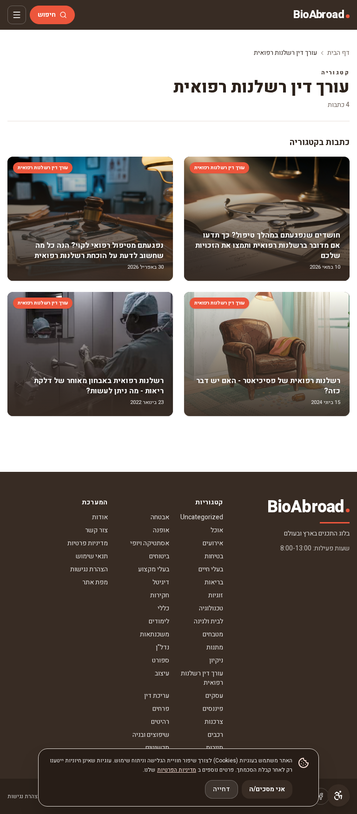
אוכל (217, 530)
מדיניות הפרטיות (176, 770)
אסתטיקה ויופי (149, 543)
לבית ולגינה (208, 621)
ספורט (160, 660)
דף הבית (338, 53)
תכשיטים (157, 748)
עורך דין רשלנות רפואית (202, 678)
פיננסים (213, 709)
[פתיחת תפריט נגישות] (338, 795)
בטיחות (214, 556)
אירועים (213, 543)
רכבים (215, 735)
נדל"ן (162, 647)
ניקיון (216, 660)
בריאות (214, 582)
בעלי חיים (210, 569)
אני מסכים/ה (267, 789)
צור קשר (96, 530)
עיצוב (162, 673)
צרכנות (214, 722)
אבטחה (160, 517)
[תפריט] (16, 15)
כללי (163, 608)
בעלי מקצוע (153, 569)
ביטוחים (159, 556)
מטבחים (213, 634)
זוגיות (215, 595)
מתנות (214, 647)
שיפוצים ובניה (150, 735)
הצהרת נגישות (89, 569)
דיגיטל (160, 582)
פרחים (160, 709)
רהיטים (160, 722)
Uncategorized (201, 517)
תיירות (214, 748)
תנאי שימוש (92, 556)
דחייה (221, 789)
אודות (100, 517)
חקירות (159, 595)
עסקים (214, 696)
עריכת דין (156, 696)
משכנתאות (154, 634)
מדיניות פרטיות (87, 543)
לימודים (159, 621)
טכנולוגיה (211, 608)
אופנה (161, 530)
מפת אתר (95, 582)
